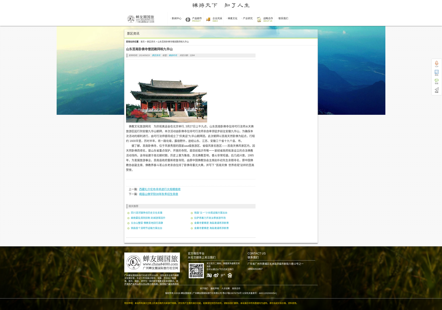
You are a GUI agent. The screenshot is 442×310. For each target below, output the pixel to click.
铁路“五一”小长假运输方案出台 (210, 212)
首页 (143, 42)
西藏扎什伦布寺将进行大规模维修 (160, 189)
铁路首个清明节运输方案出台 (146, 228)
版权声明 (215, 288)
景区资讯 (151, 42)
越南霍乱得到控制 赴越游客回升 (148, 217)
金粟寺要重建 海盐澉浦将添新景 (211, 222)
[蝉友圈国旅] (140, 23)
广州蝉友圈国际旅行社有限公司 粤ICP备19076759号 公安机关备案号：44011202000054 (234, 293)
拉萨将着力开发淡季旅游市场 (210, 217)
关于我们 (204, 288)
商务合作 (236, 288)
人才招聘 (225, 288)
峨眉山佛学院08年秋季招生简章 (158, 194)
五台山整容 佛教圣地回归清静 (147, 222)
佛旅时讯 (173, 55)
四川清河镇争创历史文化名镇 (146, 212)
